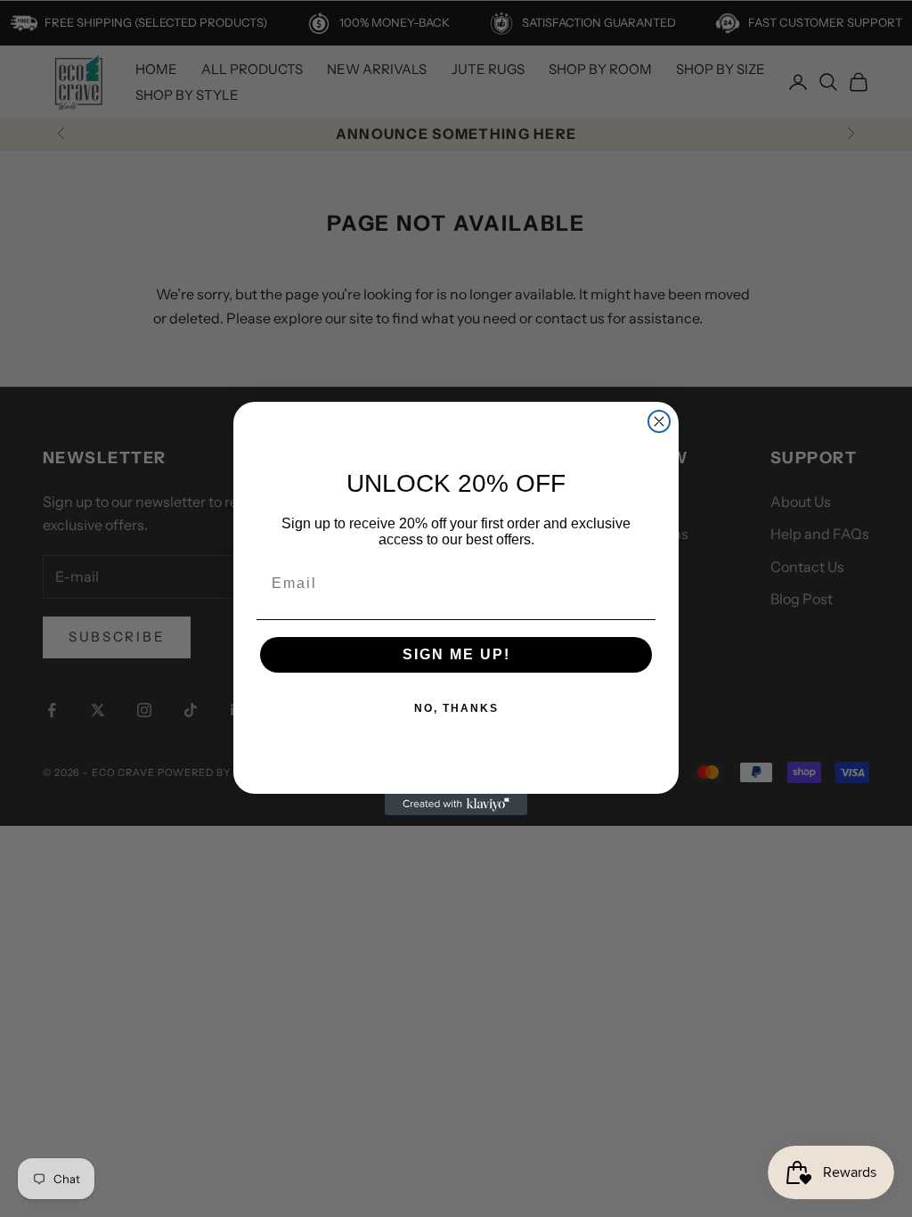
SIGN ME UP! (456, 654)
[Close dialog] (659, 421)
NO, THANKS (456, 708)
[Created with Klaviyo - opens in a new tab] (456, 804)
